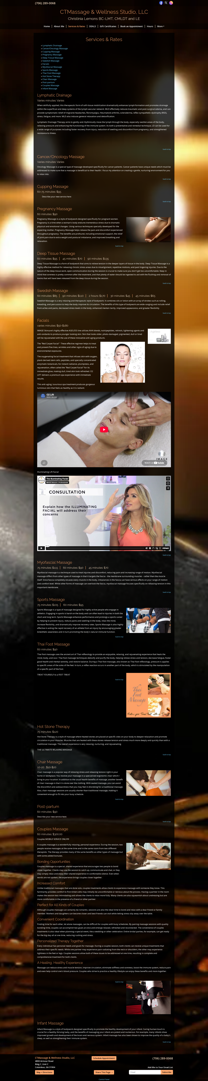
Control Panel (104, 1079)
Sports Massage (50, 70)
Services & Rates (76, 26)
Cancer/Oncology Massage (55, 48)
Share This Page (103, 1072)
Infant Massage (49, 88)
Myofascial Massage (52, 67)
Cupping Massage (51, 51)
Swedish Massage (50, 60)
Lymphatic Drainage (52, 45)
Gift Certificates (108, 26)
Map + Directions (44, 1072)
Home (47, 26)
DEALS (92, 26)
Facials (45, 63)
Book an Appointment (131, 26)
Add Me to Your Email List (160, 1067)
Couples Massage (50, 85)
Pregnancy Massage (52, 54)
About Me (59, 26)
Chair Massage (49, 79)
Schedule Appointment (104, 1058)
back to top (167, 149)
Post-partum (48, 82)
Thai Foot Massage (51, 73)
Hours (150, 26)
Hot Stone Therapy (51, 76)
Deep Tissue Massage (52, 57)
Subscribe (166, 1072)
